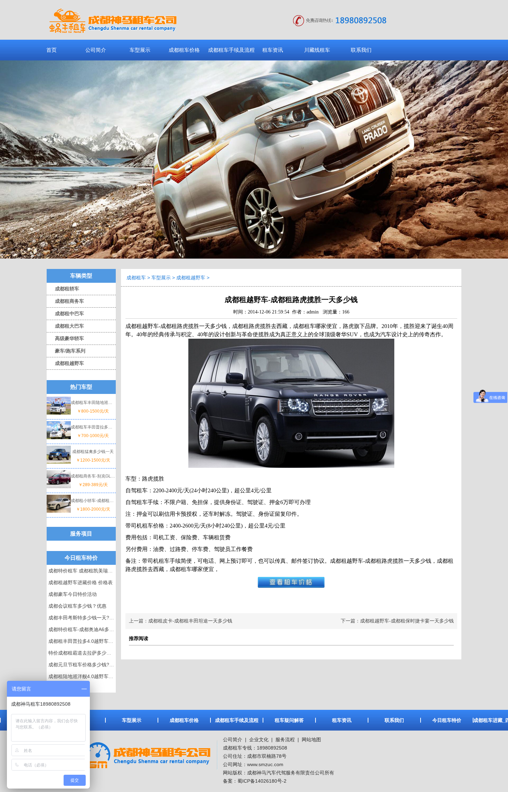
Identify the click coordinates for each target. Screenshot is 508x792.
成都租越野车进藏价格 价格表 (80, 582)
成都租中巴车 (65, 313)
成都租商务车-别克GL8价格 (93, 476)
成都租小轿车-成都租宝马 (93, 500)
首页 (51, 50)
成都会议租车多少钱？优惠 (77, 606)
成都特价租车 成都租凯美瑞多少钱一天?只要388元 (103, 570)
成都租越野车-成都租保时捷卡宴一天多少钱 (407, 621)
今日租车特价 (446, 720)
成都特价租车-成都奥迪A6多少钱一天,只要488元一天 (105, 629)
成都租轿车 (63, 288)
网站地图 (311, 739)
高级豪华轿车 (65, 338)
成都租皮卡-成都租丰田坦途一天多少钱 (190, 621)
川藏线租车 (317, 50)
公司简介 (95, 50)
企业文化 (258, 739)
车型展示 (140, 50)
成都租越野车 (65, 363)
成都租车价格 (184, 50)
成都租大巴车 (65, 326)
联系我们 (361, 50)
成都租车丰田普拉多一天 (93, 427)
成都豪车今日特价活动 (72, 594)
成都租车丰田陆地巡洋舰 (93, 402)
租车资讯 (272, 50)
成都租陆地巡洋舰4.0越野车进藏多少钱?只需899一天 (105, 676)
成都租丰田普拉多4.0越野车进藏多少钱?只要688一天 (105, 641)
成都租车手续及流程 (231, 50)
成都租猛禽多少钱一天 (93, 451)
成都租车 (136, 277)
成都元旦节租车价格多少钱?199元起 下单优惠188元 (104, 664)
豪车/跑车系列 (66, 351)
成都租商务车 (65, 301)
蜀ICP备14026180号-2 (261, 781)
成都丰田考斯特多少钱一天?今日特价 (88, 617)
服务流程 (285, 739)
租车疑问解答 (289, 720)
